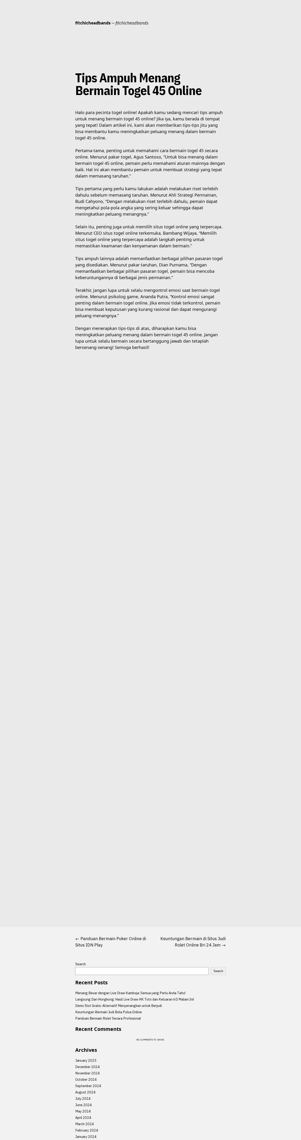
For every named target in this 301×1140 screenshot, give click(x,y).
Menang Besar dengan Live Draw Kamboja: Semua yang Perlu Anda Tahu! (130, 993)
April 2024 (83, 1117)
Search (80, 964)
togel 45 (61, 112)
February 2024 (86, 1130)
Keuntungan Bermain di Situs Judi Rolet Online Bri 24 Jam (193, 942)
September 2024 (88, 1086)
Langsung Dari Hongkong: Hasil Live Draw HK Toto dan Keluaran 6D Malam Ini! (134, 999)
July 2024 (83, 1098)
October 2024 (86, 1079)
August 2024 (85, 1092)
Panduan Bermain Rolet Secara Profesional (108, 1018)
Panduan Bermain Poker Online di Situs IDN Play (110, 942)
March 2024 (84, 1124)
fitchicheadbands (93, 23)
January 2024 (85, 1136)
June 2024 (83, 1105)
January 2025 (85, 1060)
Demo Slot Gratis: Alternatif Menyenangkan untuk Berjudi (118, 1005)
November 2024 (87, 1073)
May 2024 (83, 1111)
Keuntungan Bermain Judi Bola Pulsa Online (108, 1012)
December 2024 (87, 1067)
